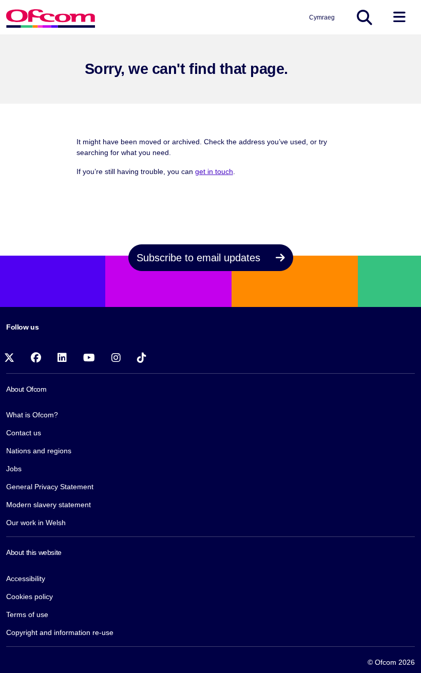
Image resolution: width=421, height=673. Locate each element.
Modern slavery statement (48, 505)
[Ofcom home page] (50, 17)
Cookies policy (29, 596)
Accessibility (25, 578)
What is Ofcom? (32, 415)
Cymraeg (322, 17)
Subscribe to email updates (200, 257)
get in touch (214, 171)
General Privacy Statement (49, 487)
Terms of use (27, 614)
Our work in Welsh (36, 522)
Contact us (23, 433)
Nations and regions (38, 451)
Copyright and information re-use (59, 632)
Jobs (14, 469)
